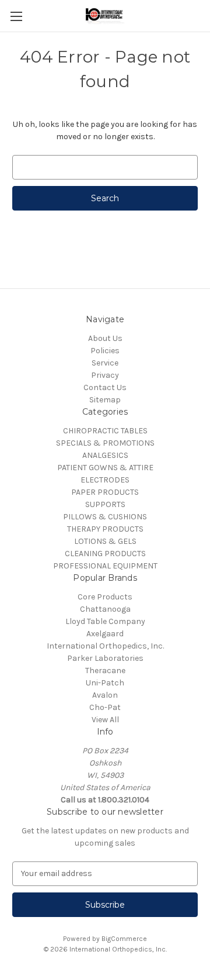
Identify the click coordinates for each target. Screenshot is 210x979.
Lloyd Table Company (105, 621)
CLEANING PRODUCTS (105, 554)
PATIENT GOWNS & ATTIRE (105, 468)
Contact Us (105, 387)
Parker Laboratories (105, 658)
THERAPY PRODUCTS (105, 529)
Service (105, 363)
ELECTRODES (105, 480)
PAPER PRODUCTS (105, 492)
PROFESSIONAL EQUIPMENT (105, 566)
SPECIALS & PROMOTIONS (105, 443)
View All (105, 720)
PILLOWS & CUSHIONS (105, 517)
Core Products (105, 597)
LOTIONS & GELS (105, 541)
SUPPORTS (105, 504)
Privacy (105, 375)
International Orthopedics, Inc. (105, 646)
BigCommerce (124, 939)
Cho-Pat (105, 707)
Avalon (105, 695)
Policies (105, 351)
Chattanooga (105, 609)
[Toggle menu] (16, 16)
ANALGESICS (105, 455)
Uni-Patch (105, 683)
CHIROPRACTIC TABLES (105, 431)
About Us (105, 338)
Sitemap (105, 400)
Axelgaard (105, 634)
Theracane (105, 670)
